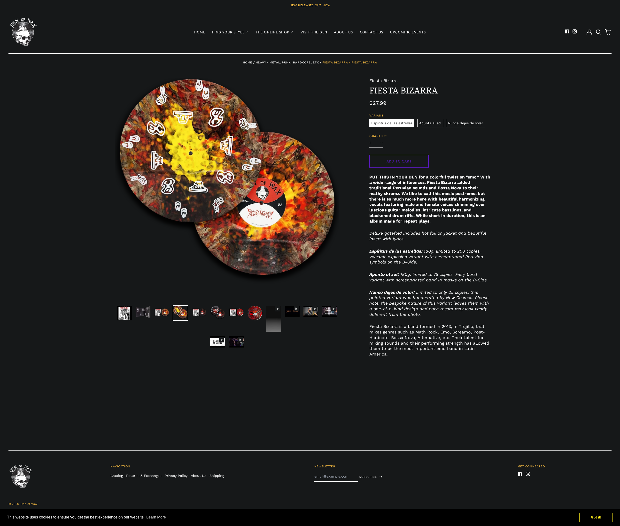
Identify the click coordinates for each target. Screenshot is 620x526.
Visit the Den (314, 32)
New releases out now (310, 5)
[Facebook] (567, 31)
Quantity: (378, 136)
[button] (598, 32)
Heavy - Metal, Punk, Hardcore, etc (287, 62)
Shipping (216, 476)
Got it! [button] (596, 517)
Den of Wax (29, 504)
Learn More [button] (156, 517)
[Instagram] (575, 31)
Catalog (116, 476)
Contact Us (371, 32)
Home (200, 32)
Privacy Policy (176, 476)
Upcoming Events (408, 32)
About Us (343, 32)
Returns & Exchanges (143, 476)
